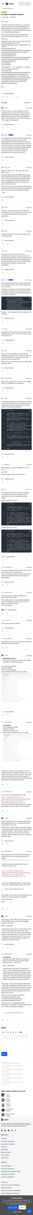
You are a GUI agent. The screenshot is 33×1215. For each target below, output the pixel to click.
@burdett (5, 771)
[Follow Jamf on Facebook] (15, 1130)
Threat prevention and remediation (10, 1190)
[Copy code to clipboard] (30, 298)
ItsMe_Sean (7, 167)
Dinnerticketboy (8, 567)
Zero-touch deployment (7, 1168)
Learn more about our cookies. (18, 1203)
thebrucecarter (10, 1114)
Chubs (8, 1099)
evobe (5, 251)
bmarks (6, 21)
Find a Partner (5, 1155)
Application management (8, 1174)
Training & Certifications (7, 1141)
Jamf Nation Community (7, 1144)
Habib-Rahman (8, 638)
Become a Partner (6, 1152)
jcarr (5, 489)
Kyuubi (6, 231)
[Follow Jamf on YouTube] (8, 1130)
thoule (5, 398)
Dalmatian (6, 464)
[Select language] (21, 3)
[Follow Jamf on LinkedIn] (5, 1130)
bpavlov (6, 108)
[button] (3, 4)
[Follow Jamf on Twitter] (2, 1130)
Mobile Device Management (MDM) (11, 1171)
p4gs (5, 350)
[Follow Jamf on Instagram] (12, 1130)
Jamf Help (4, 1138)
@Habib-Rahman (6, 821)
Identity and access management (10, 1185)
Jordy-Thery (9, 1109)
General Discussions (8, 8)
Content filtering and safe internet (10, 1193)
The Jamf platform (6, 1166)
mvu (7, 1094)
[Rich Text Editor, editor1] (16, 1042)
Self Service (4, 1182)
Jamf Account (5, 1157)
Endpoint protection (6, 1187)
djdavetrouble (8, 378)
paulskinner (7, 620)
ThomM (8, 1104)
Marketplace (4, 1149)
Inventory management (7, 1177)
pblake (6, 207)
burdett (6, 655)
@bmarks (4, 210)
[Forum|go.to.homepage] (10, 4)
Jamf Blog (4, 1147)
